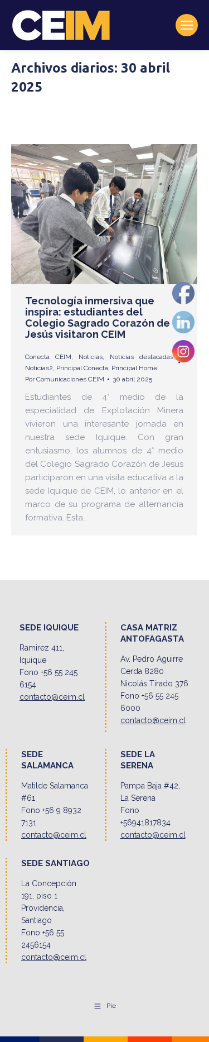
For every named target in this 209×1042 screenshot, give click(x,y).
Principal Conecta (82, 368)
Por (64, 379)
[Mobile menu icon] (187, 25)
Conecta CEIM (48, 357)
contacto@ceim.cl (52, 696)
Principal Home (134, 368)
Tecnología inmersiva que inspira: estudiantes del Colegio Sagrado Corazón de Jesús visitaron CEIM (97, 317)
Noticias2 (39, 368)
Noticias (91, 357)
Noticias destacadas (141, 357)
